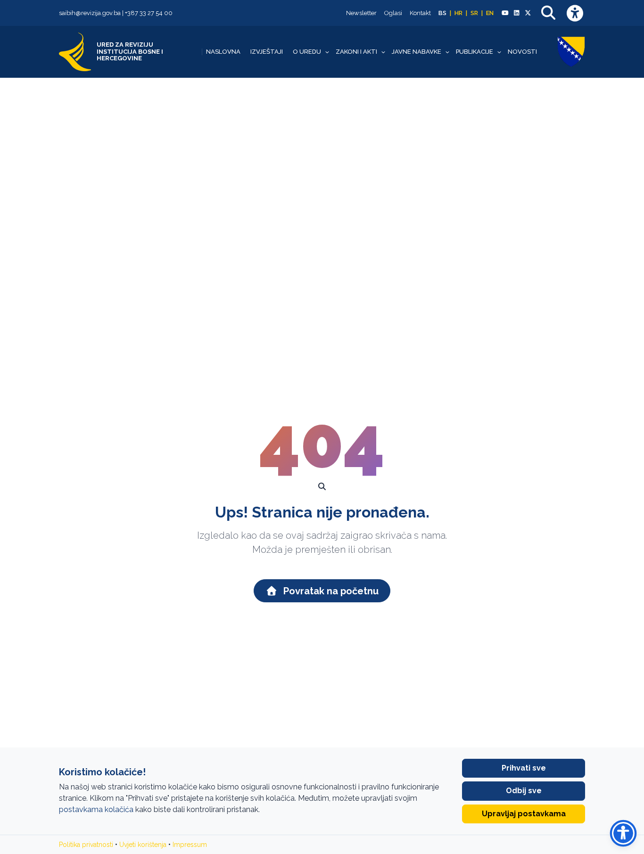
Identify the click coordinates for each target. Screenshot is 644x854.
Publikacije (474, 52)
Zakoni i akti (356, 52)
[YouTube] (505, 13)
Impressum (190, 844)
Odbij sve (524, 790)
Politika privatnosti (86, 844)
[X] (528, 13)
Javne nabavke (416, 52)
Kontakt (420, 12)
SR (474, 12)
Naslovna (223, 52)
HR (458, 12)
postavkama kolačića (96, 809)
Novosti (522, 52)
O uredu (307, 52)
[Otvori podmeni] (327, 52)
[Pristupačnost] (574, 13)
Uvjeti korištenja (142, 844)
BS (442, 12)
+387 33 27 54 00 (149, 12)
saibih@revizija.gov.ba (90, 12)
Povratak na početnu (330, 591)
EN (490, 12)
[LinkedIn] (516, 13)
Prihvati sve (524, 768)
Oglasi (393, 12)
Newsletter (361, 12)
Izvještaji (266, 52)
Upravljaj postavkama (524, 813)
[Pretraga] (548, 13)
